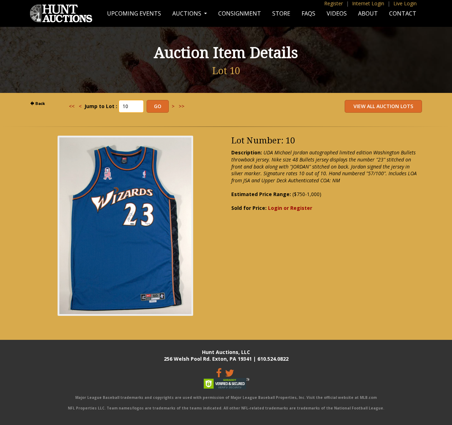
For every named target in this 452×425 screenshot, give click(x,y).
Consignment (239, 13)
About (368, 13)
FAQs (308, 13)
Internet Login (368, 3)
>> (181, 106)
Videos (337, 13)
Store (281, 13)
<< (72, 106)
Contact (402, 13)
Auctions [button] (187, 13)
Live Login (405, 3)
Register (333, 3)
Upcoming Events (134, 13)
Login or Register (290, 208)
